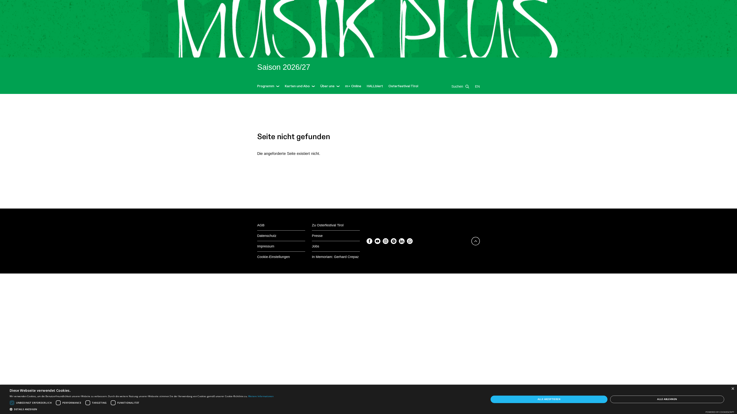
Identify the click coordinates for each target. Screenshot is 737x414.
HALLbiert (375, 86)
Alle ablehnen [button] (667, 399)
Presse (317, 236)
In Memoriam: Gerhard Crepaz (335, 257)
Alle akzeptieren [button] (549, 399)
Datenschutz (266, 236)
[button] (141, 409)
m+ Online (353, 86)
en (477, 86)
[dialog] (368, 399)
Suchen (457, 86)
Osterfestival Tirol (403, 86)
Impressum (265, 246)
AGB (260, 225)
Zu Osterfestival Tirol (328, 225)
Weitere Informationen (260, 396)
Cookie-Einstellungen (273, 257)
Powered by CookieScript (720, 412)
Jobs (315, 246)
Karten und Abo (297, 86)
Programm (265, 86)
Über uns (327, 86)
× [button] (732, 388)
